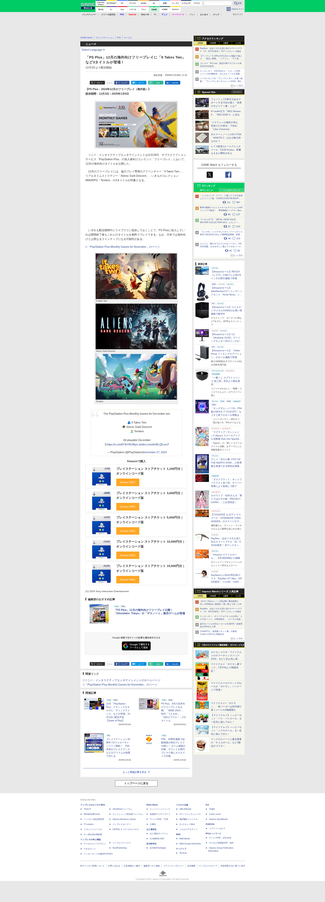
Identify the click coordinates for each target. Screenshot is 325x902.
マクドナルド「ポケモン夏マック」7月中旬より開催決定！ (226, 667)
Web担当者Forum (92, 814)
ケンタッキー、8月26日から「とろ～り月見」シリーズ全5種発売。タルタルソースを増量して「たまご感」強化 (221, 74)
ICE (207, 805)
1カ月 (238, 43)
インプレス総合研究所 (94, 819)
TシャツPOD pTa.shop (220, 838)
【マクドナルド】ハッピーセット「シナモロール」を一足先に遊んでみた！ (226, 730)
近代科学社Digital (158, 848)
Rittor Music (152, 805)
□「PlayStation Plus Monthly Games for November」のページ (122, 246)
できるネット (90, 849)
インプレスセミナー (122, 824)
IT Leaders (89, 824)
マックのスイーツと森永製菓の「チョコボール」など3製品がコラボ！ (226, 742)
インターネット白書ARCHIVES (98, 854)
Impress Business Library (124, 819)
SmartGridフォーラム (122, 809)
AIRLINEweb (185, 809)
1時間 (200, 43)
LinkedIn (174, 83)
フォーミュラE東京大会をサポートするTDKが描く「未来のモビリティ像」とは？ (226, 102)
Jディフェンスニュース (190, 814)
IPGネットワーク (213, 833)
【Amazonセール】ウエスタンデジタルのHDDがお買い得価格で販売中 (226, 310)
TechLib (183, 853)
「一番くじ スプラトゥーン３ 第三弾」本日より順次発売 (225, 381)
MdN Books (184, 838)
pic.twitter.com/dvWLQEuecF (152, 444)
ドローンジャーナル (93, 829)
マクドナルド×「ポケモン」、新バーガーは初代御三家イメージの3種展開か (226, 706)
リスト (109, 83)
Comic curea (215, 814)
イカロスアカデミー (188, 829)
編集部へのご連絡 (152, 866)
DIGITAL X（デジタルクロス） (126, 829)
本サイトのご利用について (92, 866)
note (158, 83)
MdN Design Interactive (190, 844)
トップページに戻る (136, 783)
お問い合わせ (114, 866)
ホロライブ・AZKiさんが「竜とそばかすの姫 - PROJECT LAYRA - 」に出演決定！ (226, 499)
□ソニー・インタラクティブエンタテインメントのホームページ (121, 680)
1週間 (225, 43)
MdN (178, 834)
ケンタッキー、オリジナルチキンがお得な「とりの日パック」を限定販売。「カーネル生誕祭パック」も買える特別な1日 (221, 619)
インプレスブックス (122, 843)
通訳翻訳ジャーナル (188, 819)
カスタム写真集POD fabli (221, 843)
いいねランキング (232, 190)
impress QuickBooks (218, 819)
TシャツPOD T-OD (159, 819)
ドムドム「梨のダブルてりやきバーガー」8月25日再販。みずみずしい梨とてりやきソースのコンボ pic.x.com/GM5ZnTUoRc (221, 246)
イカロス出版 (182, 805)
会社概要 (191, 866)
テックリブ (181, 849)
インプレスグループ (208, 866)
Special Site (208, 92)
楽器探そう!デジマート (160, 814)
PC (155, 14)
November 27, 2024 (155, 452)
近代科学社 (151, 844)
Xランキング (208, 185)
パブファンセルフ (217, 828)
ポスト (99, 83)
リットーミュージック (160, 809)
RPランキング (206, 190)
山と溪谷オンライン (159, 833)
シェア (124, 83)
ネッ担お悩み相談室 (93, 834)
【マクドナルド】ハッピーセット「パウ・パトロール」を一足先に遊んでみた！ (226, 718)
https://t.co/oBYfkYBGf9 (121, 444)
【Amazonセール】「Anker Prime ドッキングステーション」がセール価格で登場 (226, 354)
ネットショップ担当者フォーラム (128, 814)
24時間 (213, 43)
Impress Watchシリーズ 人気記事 (220, 591)
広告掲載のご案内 (132, 866)
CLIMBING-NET (157, 838)
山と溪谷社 (151, 829)
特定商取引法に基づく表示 (233, 866)
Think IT (87, 809)
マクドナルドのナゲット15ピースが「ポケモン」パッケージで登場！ (226, 686)
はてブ (141, 83)
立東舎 (153, 824)
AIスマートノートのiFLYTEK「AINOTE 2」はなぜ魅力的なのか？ (226, 137)
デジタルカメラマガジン (95, 844)
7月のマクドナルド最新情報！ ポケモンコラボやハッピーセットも (223, 646)
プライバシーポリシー (173, 866)
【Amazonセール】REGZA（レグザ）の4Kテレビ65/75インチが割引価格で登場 (226, 275)
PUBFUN (210, 824)
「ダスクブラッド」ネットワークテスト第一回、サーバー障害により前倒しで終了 (226, 482)
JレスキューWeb (187, 824)
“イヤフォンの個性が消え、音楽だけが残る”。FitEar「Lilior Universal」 (225, 125)
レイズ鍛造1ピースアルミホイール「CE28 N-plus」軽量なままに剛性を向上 (226, 149)
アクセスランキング (212, 38)
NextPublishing (120, 848)
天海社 (212, 809)
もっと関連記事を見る (134, 772)
